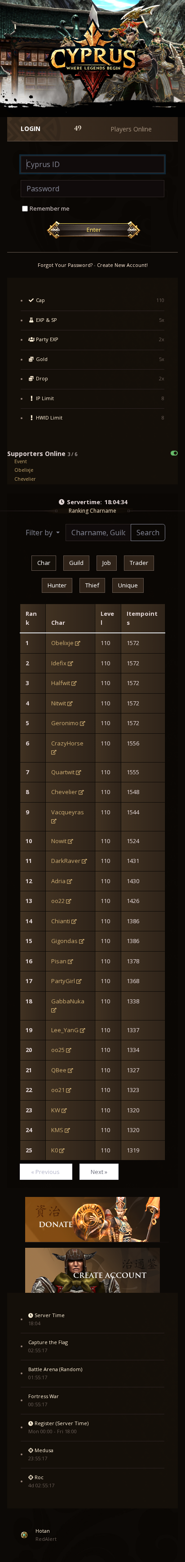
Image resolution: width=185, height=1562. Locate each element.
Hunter (57, 585)
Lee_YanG (65, 1030)
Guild (76, 563)
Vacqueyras (67, 812)
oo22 (58, 901)
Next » (99, 1172)
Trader (139, 563)
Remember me (50, 208)
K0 (54, 1150)
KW (55, 1110)
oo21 (58, 1090)
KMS (57, 1130)
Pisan (58, 961)
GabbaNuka (67, 1001)
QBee (58, 1070)
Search (148, 532)
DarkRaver (65, 861)
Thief (92, 585)
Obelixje (23, 470)
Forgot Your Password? (65, 265)
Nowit (58, 841)
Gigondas (64, 941)
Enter (94, 230)
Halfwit (60, 683)
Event (20, 461)
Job (106, 563)
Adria (58, 881)
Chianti (60, 921)
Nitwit (58, 703)
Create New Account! (122, 265)
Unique (128, 585)
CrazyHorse (67, 743)
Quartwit (63, 772)
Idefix (58, 663)
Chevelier (24, 479)
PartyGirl (63, 981)
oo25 (58, 1050)
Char (43, 563)
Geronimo (65, 723)
